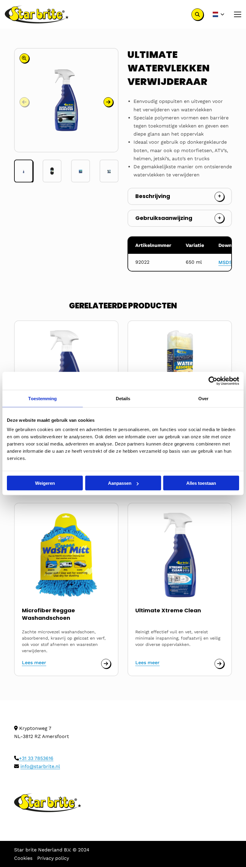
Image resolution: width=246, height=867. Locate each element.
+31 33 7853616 (36, 758)
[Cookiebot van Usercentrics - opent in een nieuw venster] (213, 381)
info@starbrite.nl (40, 766)
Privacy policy (53, 858)
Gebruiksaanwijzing (163, 218)
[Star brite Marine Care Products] (37, 14)
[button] (108, 102)
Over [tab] (203, 398)
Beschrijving (152, 196)
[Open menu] (235, 14)
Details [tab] (123, 398)
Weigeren (45, 483)
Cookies (23, 858)
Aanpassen (119, 483)
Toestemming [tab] (42, 398)
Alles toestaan (201, 483)
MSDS (225, 262)
